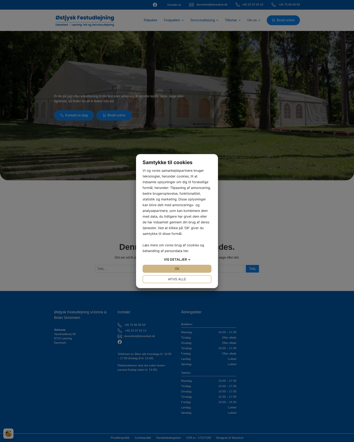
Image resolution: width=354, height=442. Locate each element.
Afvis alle (177, 279)
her (185, 251)
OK (177, 269)
